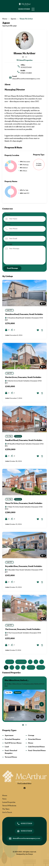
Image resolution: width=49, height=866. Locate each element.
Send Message (12, 268)
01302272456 (26, 67)
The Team (5, 809)
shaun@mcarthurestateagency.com (26, 79)
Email (7, 234)
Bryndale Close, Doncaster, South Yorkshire (23, 566)
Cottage (31, 735)
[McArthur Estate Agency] (24, 4)
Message (8, 244)
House (30, 743)
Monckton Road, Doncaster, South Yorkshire (24, 314)
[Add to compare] (42, 330)
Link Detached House (36, 747)
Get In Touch (7, 812)
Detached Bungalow (12, 739)
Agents (13, 19)
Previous (21, 662)
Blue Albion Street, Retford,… (17, 680)
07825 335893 (26, 73)
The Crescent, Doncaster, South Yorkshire (22, 629)
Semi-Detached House (37, 750)
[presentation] (7, 704)
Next (30, 667)
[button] (33, 9)
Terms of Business (9, 806)
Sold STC (9, 310)
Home (4, 19)
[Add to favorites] (38, 330)
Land (7, 747)
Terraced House (11, 757)
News (4, 799)
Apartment (9, 735)
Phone (7, 224)
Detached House (34, 739)
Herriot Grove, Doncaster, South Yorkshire (23, 377)
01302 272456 (24, 9)
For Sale (9, 436)
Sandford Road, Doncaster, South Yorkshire (23, 440)
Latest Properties (8, 802)
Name (7, 215)
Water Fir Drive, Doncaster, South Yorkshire (23, 503)
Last (39, 667)
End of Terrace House (13, 743)
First (11, 662)
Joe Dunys (29, 854)
